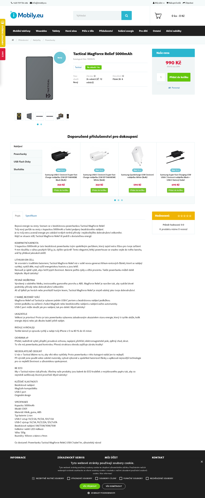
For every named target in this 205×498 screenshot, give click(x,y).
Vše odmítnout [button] (114, 486)
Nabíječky (37, 40)
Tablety (56, 30)
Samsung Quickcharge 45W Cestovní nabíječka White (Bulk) (137, 176)
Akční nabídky (173, 30)
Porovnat (175, 88)
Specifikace (31, 215)
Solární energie (126, 30)
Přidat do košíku (179, 77)
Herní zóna (71, 30)
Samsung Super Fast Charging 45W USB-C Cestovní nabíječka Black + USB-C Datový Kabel (175, 177)
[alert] (102, 478)
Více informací (106, 473)
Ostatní (157, 30)
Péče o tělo (88, 30)
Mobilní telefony (21, 30)
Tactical (78, 67)
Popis (17, 215)
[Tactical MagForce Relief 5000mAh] (39, 78)
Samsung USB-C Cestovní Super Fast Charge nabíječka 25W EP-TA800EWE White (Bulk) (99, 177)
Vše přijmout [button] (90, 486)
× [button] (201, 462)
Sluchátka (19, 169)
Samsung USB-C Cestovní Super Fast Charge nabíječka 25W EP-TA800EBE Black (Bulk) (61, 177)
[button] (102, 492)
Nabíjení (18, 146)
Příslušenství (106, 30)
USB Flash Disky (22, 161)
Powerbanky (50, 40)
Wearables (41, 30)
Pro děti (143, 30)
